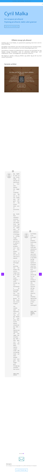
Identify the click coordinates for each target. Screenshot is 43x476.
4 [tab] (23, 453)
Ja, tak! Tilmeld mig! (21, 470)
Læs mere (21, 86)
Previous (3, 274)
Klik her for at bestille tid (12, 26)
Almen (23, 75)
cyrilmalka (15, 75)
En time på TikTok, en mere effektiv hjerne (21, 73)
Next (39, 274)
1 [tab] (19, 453)
